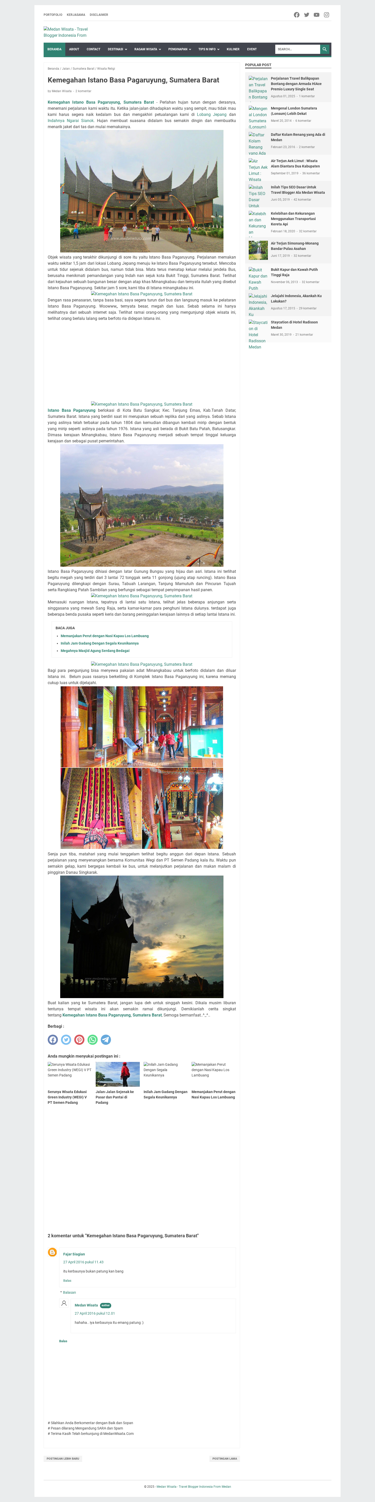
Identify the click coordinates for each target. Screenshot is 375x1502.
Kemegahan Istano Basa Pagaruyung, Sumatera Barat (112, 1015)
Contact (93, 49)
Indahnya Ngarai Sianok (71, 120)
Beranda (54, 49)
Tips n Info (207, 49)
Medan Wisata (86, 1305)
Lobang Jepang (212, 114)
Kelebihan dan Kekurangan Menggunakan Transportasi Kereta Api (293, 218)
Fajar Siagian (74, 1254)
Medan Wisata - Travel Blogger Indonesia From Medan (194, 1486)
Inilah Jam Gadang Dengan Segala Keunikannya (100, 643)
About (74, 49)
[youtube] (316, 15)
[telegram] (106, 1040)
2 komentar (83, 91)
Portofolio (53, 15)
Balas (67, 1280)
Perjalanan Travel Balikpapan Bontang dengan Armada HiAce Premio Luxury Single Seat (296, 83)
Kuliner (233, 49)
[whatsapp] (93, 1040)
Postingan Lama (224, 1458)
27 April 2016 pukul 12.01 (95, 1313)
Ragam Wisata (145, 49)
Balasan (69, 1292)
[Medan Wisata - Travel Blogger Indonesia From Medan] (71, 32)
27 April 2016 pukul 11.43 (83, 1262)
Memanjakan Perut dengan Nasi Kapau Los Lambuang (105, 636)
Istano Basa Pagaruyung (71, 410)
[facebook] (297, 15)
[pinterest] (79, 1040)
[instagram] (326, 15)
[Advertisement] (142, 361)
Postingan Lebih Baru (63, 1458)
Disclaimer (99, 15)
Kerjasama (76, 15)
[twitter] (307, 15)
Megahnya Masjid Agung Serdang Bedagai (95, 651)
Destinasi (115, 49)
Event (252, 49)
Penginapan (177, 49)
